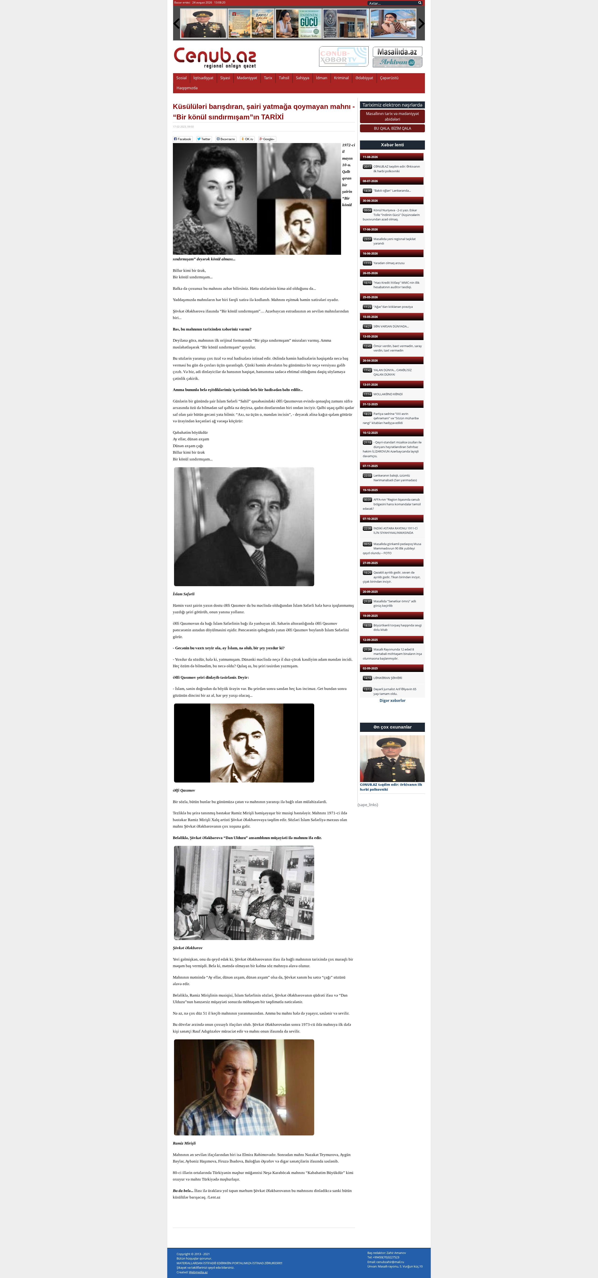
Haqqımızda (187, 87)
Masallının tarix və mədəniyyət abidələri (392, 116)
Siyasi (225, 77)
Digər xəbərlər (393, 700)
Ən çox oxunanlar (393, 727)
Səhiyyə (302, 77)
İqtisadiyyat (203, 77)
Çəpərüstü (389, 77)
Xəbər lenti (392, 144)
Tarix (268, 77)
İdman (321, 77)
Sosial (181, 77)
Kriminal (341, 77)
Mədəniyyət (247, 77)
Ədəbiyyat (364, 77)
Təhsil (284, 77)
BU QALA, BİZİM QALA (392, 128)
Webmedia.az (198, 1272)
